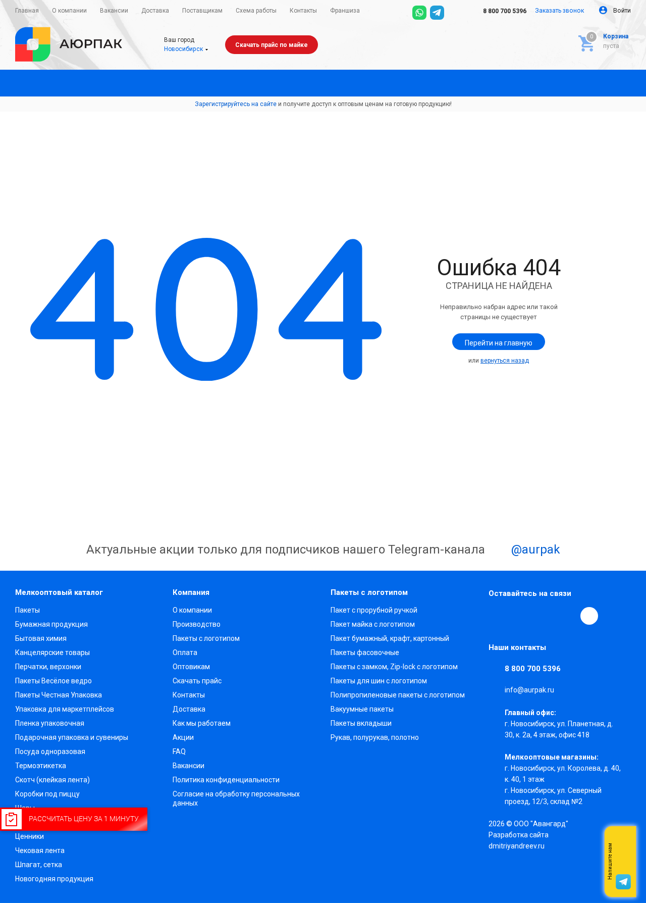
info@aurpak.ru (529, 690)
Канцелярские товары (52, 652)
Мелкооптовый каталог (59, 592)
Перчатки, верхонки (48, 667)
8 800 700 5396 (503, 11)
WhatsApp (567, 616)
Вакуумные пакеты (362, 709)
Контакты (189, 695)
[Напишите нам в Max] (623, 841)
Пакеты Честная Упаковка (58, 695)
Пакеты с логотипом (206, 638)
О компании (192, 610)
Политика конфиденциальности (226, 780)
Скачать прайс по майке (271, 44)
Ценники (29, 836)
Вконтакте (498, 616)
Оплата (185, 652)
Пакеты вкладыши (361, 723)
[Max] (455, 13)
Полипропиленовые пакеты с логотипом (398, 695)
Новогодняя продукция (54, 879)
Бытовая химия (41, 638)
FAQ (179, 751)
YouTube (544, 616)
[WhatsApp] (419, 13)
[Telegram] (437, 13)
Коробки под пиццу (47, 794)
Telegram (521, 616)
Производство (197, 624)
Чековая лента (40, 850)
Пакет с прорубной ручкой (374, 610)
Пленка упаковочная (49, 723)
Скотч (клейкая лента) (52, 780)
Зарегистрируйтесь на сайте (236, 104)
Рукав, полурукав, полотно (375, 737)
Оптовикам (191, 667)
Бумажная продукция (51, 624)
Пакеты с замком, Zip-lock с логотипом (394, 667)
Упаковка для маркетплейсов (64, 709)
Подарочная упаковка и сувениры (71, 737)
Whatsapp (623, 861)
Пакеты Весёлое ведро (53, 681)
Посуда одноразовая (50, 751)
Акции (183, 737)
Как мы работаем (202, 723)
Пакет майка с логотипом (373, 624)
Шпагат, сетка (38, 865)
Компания (191, 592)
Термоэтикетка (40, 766)
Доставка (189, 709)
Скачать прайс (197, 681)
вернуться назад (504, 360)
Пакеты (27, 610)
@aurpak (534, 550)
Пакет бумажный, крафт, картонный (390, 638)
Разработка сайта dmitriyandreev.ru (519, 840)
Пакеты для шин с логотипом (379, 681)
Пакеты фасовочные (365, 652)
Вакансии (188, 766)
